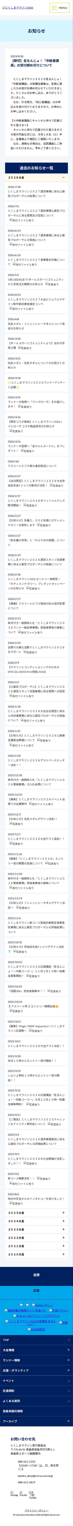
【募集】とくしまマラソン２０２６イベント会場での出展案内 (36, 799)
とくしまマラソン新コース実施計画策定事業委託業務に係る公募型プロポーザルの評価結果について (36, 925)
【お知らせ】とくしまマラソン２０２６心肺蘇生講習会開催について (36, 735)
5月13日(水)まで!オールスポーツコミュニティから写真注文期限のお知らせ (36, 279)
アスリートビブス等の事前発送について (32, 463)
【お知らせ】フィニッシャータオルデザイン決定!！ (36, 903)
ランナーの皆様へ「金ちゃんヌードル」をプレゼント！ (36, 446)
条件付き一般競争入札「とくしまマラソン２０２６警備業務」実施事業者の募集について (36, 878)
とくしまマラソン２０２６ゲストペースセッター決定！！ (36, 760)
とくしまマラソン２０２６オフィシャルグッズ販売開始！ (36, 500)
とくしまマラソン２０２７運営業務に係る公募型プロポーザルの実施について (36, 235)
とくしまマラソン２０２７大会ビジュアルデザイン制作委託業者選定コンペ (36, 299)
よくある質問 (11, 1401)
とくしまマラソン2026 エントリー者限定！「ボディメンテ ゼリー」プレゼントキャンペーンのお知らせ (36, 581)
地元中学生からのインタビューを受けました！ (36, 1196)
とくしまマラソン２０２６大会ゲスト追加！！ (36, 836)
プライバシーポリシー (36, 1511)
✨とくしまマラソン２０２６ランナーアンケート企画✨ (36, 382)
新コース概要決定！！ (21, 1176)
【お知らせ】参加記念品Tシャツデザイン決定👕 (36, 947)
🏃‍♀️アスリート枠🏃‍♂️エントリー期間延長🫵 (33, 1004)
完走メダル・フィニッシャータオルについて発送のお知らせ (36, 323)
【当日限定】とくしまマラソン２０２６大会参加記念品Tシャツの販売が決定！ (36, 480)
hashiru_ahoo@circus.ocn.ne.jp (35, 1475)
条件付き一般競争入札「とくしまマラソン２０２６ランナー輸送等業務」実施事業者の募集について (36, 625)
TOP (6, 1340)
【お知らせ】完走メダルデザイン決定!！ (33, 816)
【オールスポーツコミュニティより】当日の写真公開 (36, 343)
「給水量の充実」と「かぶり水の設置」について (36, 540)
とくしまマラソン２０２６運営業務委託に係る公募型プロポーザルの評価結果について (36, 1139)
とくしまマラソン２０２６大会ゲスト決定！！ (36, 1043)
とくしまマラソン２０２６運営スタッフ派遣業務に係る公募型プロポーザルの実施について (36, 559)
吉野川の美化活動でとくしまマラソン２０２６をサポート (36, 647)
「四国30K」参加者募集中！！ (27, 989)
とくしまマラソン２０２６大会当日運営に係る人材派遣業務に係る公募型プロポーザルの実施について (36, 713)
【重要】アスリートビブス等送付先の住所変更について (36, 603)
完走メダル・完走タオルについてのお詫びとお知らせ (36, 363)
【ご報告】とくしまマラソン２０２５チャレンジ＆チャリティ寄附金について (36, 1119)
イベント (8, 1380)
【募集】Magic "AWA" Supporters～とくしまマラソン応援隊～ (36, 1026)
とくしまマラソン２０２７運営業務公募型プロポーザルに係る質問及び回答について (36, 210)
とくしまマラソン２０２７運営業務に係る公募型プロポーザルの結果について (36, 191)
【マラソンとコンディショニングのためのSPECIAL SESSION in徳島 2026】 (33, 667)
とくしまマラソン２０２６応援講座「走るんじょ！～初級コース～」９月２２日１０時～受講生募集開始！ (36, 1097)
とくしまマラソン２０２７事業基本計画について (36, 259)
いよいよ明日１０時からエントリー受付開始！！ (33, 1075)
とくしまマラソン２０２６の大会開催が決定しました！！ (36, 1158)
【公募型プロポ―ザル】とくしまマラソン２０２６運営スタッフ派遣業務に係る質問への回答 (36, 686)
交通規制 (8, 1391)
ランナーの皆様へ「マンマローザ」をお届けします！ (36, 402)
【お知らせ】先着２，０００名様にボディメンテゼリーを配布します (36, 520)
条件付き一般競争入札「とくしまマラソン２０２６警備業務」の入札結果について (36, 780)
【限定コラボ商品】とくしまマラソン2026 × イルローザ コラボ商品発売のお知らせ (35, 421)
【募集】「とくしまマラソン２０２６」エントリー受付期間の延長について (35, 858)
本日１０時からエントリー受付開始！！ (32, 1058)
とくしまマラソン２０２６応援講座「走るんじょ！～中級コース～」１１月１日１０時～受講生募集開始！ (36, 968)
